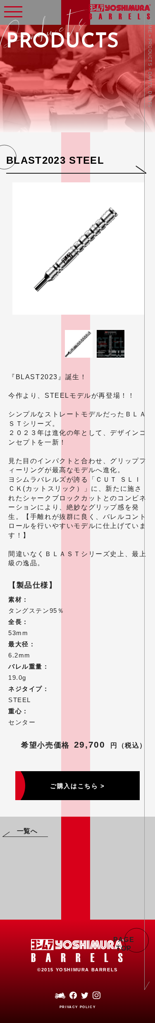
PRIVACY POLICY (77, 1007)
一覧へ (27, 830)
